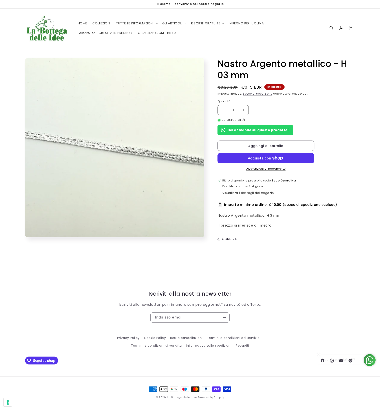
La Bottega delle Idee (182, 397)
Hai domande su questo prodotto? (259, 130)
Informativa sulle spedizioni (208, 345)
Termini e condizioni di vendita (156, 345)
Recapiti (242, 345)
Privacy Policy (128, 338)
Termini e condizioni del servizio (233, 338)
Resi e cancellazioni (186, 338)
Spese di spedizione (257, 93)
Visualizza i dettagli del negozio (248, 193)
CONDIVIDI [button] (230, 239)
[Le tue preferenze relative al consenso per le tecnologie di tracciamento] (8, 402)
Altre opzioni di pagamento (266, 168)
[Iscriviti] (224, 317)
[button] (136, 23)
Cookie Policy (155, 338)
